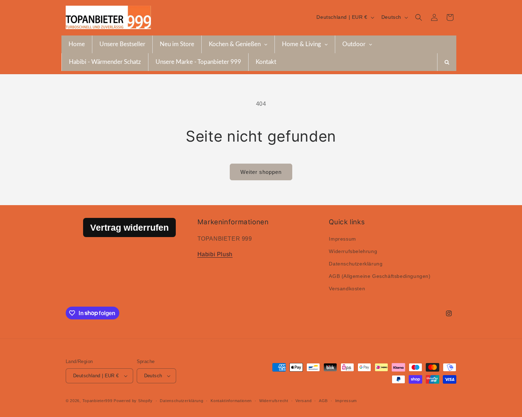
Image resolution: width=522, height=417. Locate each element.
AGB (323, 401)
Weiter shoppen (261, 172)
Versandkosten (347, 288)
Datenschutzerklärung (355, 264)
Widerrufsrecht (273, 401)
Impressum (342, 239)
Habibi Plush (215, 254)
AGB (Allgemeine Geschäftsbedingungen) (379, 276)
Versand (303, 401)
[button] (418, 17)
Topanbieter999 (97, 401)
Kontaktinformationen (231, 401)
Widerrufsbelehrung (353, 251)
